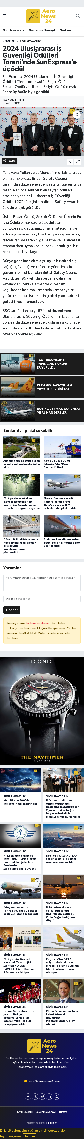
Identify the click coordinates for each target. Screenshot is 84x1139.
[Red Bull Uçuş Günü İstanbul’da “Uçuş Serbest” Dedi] (62, 447)
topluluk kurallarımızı (39, 623)
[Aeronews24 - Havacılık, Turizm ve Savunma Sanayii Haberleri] (41, 16)
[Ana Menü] (4, 16)
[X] (35, 1096)
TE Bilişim (51, 1122)
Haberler (9, 41)
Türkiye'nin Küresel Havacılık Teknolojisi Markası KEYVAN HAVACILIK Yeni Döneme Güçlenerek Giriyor (19, 966)
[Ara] (78, 16)
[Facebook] (28, 1096)
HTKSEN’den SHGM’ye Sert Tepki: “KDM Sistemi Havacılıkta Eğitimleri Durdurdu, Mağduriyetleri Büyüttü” (20, 862)
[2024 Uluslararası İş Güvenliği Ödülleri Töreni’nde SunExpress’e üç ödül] (42, 131)
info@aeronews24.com (44, 1081)
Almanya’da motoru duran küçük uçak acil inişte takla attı (21, 464)
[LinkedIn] (49, 1096)
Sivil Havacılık (13, 30)
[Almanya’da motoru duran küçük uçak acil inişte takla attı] (21, 447)
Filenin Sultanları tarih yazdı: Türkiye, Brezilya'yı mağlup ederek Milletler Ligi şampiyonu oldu (18, 1018)
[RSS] (56, 1096)
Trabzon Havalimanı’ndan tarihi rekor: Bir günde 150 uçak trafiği (62, 542)
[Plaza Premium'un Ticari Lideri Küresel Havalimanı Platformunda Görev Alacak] (63, 991)
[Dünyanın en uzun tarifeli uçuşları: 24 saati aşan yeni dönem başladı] (20, 887)
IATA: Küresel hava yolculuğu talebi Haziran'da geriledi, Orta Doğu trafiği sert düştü (61, 914)
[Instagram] (42, 1096)
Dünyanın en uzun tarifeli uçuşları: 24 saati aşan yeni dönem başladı (20, 911)
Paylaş (12, 160)
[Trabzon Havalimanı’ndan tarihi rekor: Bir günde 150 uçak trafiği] (62, 526)
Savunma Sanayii (42, 30)
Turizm (65, 30)
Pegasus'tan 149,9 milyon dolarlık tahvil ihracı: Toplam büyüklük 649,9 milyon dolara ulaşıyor (62, 966)
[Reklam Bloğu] (42, 711)
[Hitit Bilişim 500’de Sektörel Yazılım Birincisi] (20, 780)
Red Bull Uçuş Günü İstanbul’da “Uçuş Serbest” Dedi (57, 464)
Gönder (12, 610)
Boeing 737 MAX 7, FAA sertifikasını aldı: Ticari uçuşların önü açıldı (61, 859)
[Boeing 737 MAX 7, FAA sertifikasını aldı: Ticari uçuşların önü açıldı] (63, 835)
